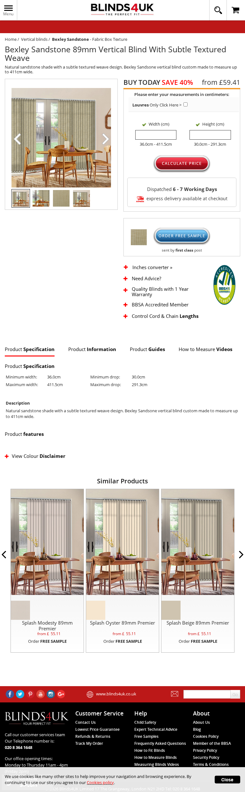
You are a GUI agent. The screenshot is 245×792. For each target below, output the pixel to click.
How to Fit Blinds (149, 750)
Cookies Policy (206, 736)
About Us (201, 722)
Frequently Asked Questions (160, 743)
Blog (197, 729)
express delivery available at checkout (186, 199)
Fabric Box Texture (109, 39)
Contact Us (85, 722)
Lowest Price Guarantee (97, 729)
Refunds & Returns (92, 736)
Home (11, 39)
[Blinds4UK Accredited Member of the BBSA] (224, 284)
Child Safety (145, 722)
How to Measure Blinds (155, 757)
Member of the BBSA (212, 743)
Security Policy (206, 757)
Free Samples (146, 736)
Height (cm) (213, 124)
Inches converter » (152, 267)
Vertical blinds (34, 39)
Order (47, 641)
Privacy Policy (205, 750)
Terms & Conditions (211, 764)
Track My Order (89, 743)
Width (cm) (159, 124)
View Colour (38, 456)
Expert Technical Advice (155, 729)
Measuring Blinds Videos (156, 764)
